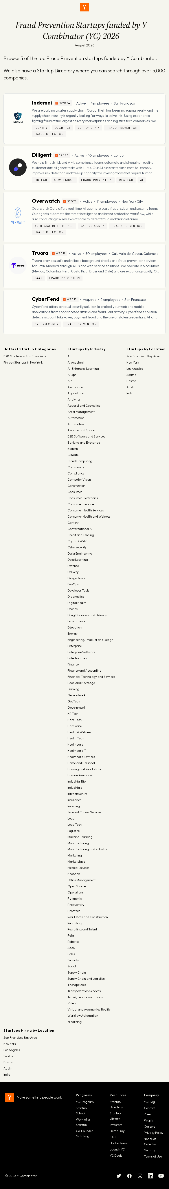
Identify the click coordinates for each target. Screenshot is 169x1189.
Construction (77, 486)
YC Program (85, 1102)
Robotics (73, 942)
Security (73, 960)
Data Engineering (80, 553)
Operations (75, 892)
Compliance (76, 473)
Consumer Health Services (86, 510)
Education (75, 627)
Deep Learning (78, 560)
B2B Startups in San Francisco (25, 356)
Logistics (73, 831)
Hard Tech (75, 720)
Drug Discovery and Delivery (87, 615)
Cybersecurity (77, 547)
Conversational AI (80, 529)
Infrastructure (77, 794)
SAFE (113, 1137)
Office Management (82, 880)
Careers (149, 1126)
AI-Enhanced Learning (83, 369)
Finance (73, 664)
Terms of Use (153, 1156)
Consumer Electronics (83, 498)
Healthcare (75, 744)
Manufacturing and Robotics (87, 849)
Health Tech (76, 738)
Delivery (73, 572)
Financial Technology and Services (91, 677)
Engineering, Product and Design (90, 640)
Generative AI (77, 695)
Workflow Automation (83, 1016)
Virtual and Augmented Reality (89, 1009)
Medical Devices (78, 868)
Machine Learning (80, 837)
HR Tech (73, 714)
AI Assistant (76, 362)
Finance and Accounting (84, 671)
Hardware (75, 726)
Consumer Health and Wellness (89, 516)
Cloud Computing (80, 461)
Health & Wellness (79, 732)
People (148, 1120)
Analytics (74, 399)
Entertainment (78, 658)
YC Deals (116, 1156)
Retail (71, 935)
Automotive (76, 424)
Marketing (75, 855)
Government (76, 707)
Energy (72, 634)
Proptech (74, 911)
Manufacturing (78, 843)
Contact (149, 1108)
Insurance (74, 800)
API (70, 381)
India (130, 393)
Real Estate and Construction (88, 917)
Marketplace (76, 862)
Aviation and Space (81, 430)
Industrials (75, 788)
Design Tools (76, 578)
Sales (71, 954)
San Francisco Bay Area (143, 356)
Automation (76, 418)
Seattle (131, 375)
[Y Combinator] (84, 7)
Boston (131, 381)
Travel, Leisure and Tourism (86, 997)
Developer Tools (78, 590)
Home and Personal (81, 763)
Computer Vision (79, 479)
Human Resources (80, 775)
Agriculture (75, 393)
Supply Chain (77, 972)
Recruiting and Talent (82, 929)
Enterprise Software (81, 652)
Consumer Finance (81, 504)
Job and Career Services (84, 812)
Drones (72, 609)
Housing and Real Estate (84, 769)
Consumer (75, 492)
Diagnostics (76, 597)
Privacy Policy (153, 1133)
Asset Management (81, 412)
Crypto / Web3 (78, 541)
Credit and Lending (81, 535)
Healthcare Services (81, 757)
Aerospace (75, 387)
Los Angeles (135, 369)
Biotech (73, 449)
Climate (73, 455)
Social (72, 966)
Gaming (73, 689)
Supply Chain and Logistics (86, 979)
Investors (116, 1125)
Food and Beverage (81, 683)
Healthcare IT (77, 751)
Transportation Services (84, 991)
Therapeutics (77, 985)
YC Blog (149, 1102)
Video (71, 1003)
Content (73, 523)
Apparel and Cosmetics (84, 406)
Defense (73, 566)
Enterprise (75, 646)
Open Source (77, 886)
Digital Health (77, 603)
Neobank (74, 874)
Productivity (76, 905)
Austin (131, 387)
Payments (75, 898)
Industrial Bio (77, 781)
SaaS (71, 948)
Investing (74, 806)
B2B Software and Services (86, 436)
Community (76, 467)
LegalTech (75, 825)
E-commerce (76, 621)
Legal (71, 818)
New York (133, 362)
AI (69, 356)
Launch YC (117, 1149)
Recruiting (75, 923)
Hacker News (118, 1143)
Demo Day (117, 1131)
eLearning (75, 1022)
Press (147, 1114)
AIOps (72, 375)
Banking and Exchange (84, 443)
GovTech (74, 701)
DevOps (73, 584)
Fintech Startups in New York (23, 362)
